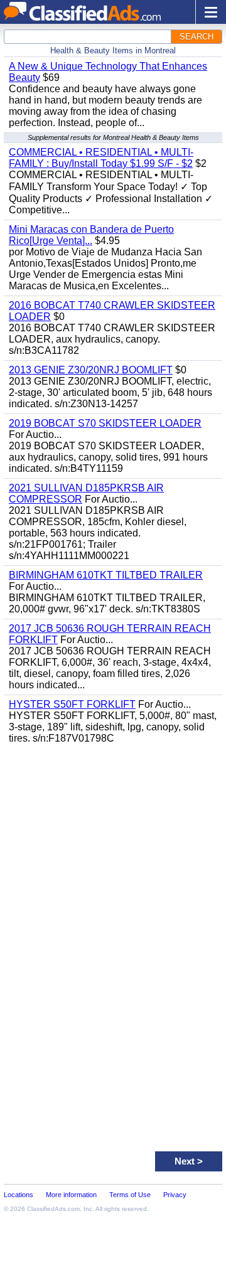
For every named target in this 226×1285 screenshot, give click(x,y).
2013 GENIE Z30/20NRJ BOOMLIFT (91, 370)
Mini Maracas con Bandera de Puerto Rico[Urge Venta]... (91, 235)
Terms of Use (130, 1194)
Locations (18, 1194)
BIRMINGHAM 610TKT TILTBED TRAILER (106, 575)
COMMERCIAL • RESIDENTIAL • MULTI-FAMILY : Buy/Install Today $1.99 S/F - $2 (101, 158)
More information (71, 1194)
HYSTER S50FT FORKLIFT (72, 704)
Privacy (174, 1194)
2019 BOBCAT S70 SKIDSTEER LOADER (105, 423)
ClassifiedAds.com (53, 1208)
